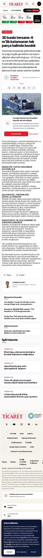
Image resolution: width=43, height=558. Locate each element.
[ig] (21, 424)
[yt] (14, 424)
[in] (36, 424)
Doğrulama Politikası (34, 462)
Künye (4, 462)
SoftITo (30, 434)
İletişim (13, 462)
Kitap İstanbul (12, 438)
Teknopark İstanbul (28, 438)
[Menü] (4, 3)
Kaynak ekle (16, 134)
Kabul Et (9, 552)
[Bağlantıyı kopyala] (34, 88)
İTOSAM (28, 442)
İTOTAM (13, 434)
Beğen (9, 275)
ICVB (32, 447)
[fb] (29, 424)
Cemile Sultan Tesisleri (17, 447)
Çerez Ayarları (21, 552)
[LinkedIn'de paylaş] (24, 88)
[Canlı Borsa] (39, 4)
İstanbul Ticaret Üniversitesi (21, 451)
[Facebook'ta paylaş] (14, 88)
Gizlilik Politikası (9, 546)
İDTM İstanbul (16, 442)
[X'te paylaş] (9, 88)
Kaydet (21, 275)
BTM (21, 434)
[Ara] (26, 4)
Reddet (33, 552)
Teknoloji (7, 32)
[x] (7, 424)
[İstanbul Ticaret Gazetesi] (16, 4)
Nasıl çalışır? (34, 134)
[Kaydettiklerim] (33, 3)
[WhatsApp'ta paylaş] (19, 88)
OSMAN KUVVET (19, 282)
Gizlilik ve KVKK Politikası (22, 462)
